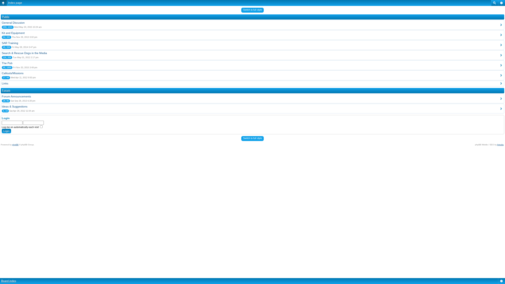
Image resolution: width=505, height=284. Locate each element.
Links (5, 83)
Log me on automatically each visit (20, 127)
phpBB (15, 145)
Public (5, 16)
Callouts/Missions (12, 73)
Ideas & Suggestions (14, 106)
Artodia (500, 145)
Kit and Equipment (13, 33)
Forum (6, 90)
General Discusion (13, 22)
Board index (8, 280)
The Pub (7, 63)
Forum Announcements (16, 96)
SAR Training (10, 43)
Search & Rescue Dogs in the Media (24, 53)
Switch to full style (252, 9)
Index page (15, 2)
